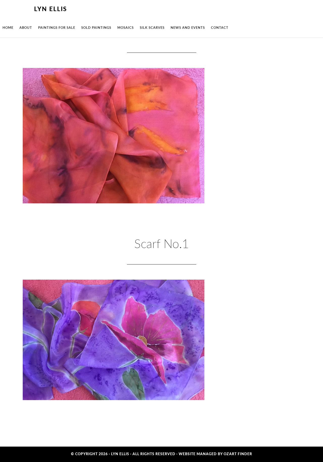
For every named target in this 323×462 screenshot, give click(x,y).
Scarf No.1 (161, 244)
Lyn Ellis (50, 9)
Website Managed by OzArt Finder (215, 454)
